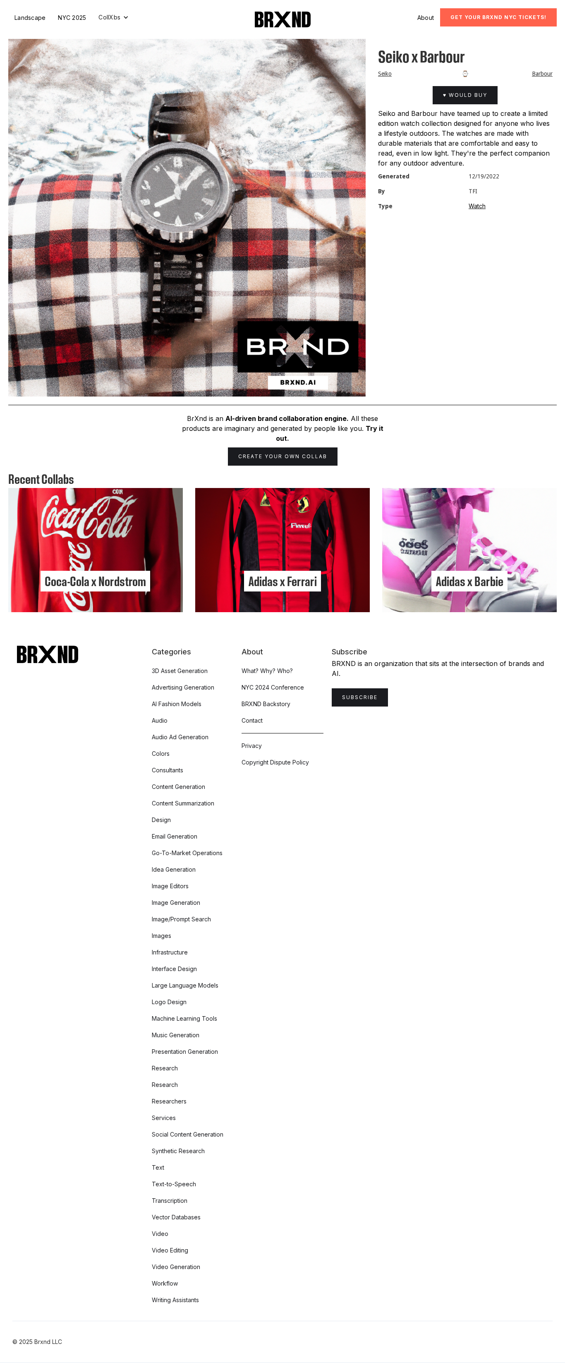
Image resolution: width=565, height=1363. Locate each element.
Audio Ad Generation (180, 736)
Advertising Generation (183, 687)
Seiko (385, 73)
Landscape (29, 17)
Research (165, 1068)
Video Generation (176, 1266)
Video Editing (170, 1250)
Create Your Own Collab (282, 456)
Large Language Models (185, 985)
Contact (252, 720)
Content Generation (178, 786)
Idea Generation (174, 869)
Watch (477, 205)
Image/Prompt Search (181, 919)
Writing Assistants (175, 1299)
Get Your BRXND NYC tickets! (498, 17)
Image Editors (170, 885)
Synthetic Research (178, 1150)
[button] (113, 17)
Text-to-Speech (174, 1184)
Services (164, 1117)
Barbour (542, 73)
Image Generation (176, 902)
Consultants (167, 770)
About (425, 17)
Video (160, 1233)
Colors (161, 753)
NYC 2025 (72, 17)
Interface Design (174, 968)
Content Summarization (183, 803)
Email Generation (174, 836)
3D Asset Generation (180, 670)
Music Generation (175, 1034)
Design (161, 819)
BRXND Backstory (266, 703)
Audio (160, 720)
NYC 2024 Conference (273, 687)
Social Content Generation (187, 1134)
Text (158, 1167)
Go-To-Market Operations (187, 852)
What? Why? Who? (267, 670)
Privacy (252, 745)
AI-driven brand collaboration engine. (287, 418)
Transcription (169, 1200)
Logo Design (169, 1001)
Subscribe (360, 697)
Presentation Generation (185, 1051)
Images (161, 935)
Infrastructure (170, 952)
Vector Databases (176, 1217)
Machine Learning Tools (184, 1018)
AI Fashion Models (176, 703)
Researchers (169, 1101)
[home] (282, 19)
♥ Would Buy (465, 95)
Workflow (165, 1283)
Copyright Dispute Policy (275, 762)
